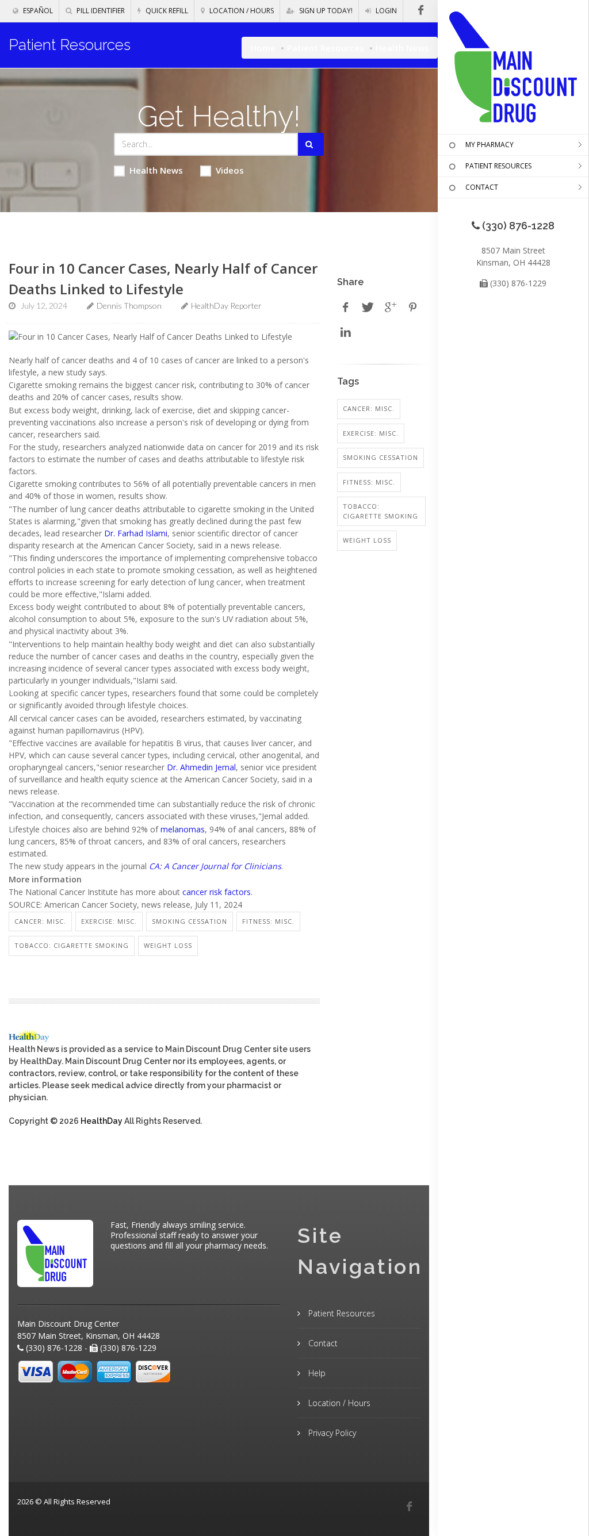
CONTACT (481, 187)
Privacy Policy (331, 1432)
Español (37, 11)
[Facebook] (409, 1506)
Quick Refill (166, 11)
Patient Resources (325, 47)
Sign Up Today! (325, 11)
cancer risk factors (216, 891)
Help (316, 1373)
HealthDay (102, 1121)
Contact (322, 1343)
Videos (230, 170)
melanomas (182, 829)
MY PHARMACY (489, 144)
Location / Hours (241, 11)
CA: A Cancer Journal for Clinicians (215, 866)
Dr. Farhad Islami (135, 533)
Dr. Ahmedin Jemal (201, 767)
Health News (156, 170)
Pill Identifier (100, 11)
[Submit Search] (311, 144)
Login (385, 11)
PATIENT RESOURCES (498, 166)
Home (263, 47)
